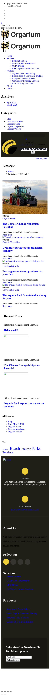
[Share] (5, 691)
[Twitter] (31, 135)
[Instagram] (36, 135)
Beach (15, 448)
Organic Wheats (14, 129)
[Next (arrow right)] (5, 694)
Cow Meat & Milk (15, 121)
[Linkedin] (28, 562)
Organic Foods (13, 124)
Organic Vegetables (15, 126)
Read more (7, 235)
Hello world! (11, 330)
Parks (36, 448)
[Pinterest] (41, 135)
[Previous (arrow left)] (2, 694)
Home (10, 171)
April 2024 (11, 102)
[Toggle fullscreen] (8, 691)
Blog (9, 119)
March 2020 (12, 105)
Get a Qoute (41, 158)
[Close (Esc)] (2, 691)
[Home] (25, 156)
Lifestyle (26, 448)
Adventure (5, 449)
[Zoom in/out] (10, 691)
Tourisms (7, 452)
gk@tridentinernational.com (25, 509)
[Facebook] (25, 135)
